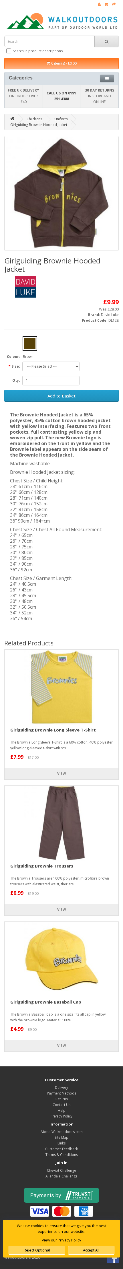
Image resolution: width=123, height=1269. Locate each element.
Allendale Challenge (61, 1176)
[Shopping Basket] (106, 4)
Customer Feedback (61, 1148)
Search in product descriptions (38, 50)
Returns (61, 1099)
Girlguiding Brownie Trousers (41, 866)
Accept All (91, 1250)
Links (61, 1143)
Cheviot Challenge (61, 1170)
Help (62, 1110)
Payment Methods (61, 1093)
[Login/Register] (99, 4)
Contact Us (61, 1104)
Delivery (61, 1087)
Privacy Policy (61, 1116)
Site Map (61, 1137)
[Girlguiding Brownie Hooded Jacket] (61, 193)
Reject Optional (37, 1250)
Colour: (13, 356)
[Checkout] (114, 4)
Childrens (34, 119)
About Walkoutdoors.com (62, 1131)
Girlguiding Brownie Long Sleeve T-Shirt (53, 730)
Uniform (61, 119)
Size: (15, 366)
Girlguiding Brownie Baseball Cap (45, 1002)
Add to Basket (61, 396)
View (61, 773)
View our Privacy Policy (61, 1240)
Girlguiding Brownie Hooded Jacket (38, 124)
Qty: (16, 380)
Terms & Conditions (61, 1154)
